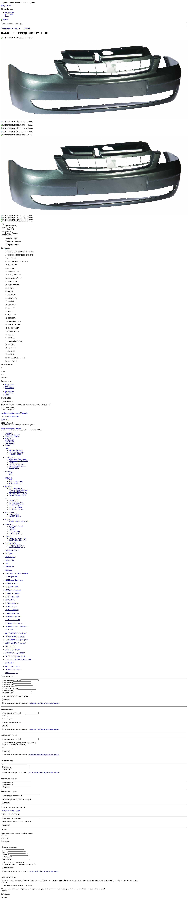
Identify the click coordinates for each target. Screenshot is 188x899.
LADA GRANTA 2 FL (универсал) (16, 640)
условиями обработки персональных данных (44, 703)
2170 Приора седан (11, 583)
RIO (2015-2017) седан (16, 509)
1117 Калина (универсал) (13, 669)
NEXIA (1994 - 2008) (15, 481)
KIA (6, 498)
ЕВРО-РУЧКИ (9, 443)
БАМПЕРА (26, 28)
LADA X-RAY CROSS (12, 666)
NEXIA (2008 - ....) (15, 483)
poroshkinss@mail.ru (7, 413)
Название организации (10, 688)
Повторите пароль (8, 684)
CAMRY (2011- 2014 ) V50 (17, 538)
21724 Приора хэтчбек (12, 596)
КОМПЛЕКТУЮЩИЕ (12, 436)
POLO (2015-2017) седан (17, 547)
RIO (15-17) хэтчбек (15, 507)
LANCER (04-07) (14, 514)
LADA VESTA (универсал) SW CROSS (18, 659)
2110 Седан (8, 553)
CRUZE (11, 462)
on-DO (11, 474)
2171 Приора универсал (13, 590)
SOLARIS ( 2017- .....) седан (18, 493)
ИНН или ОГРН (7, 690)
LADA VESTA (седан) (12, 649)
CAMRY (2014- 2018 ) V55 (17, 540)
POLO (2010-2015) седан (17, 545)
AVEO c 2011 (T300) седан (17, 459)
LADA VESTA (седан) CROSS (15, 653)
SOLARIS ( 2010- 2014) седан (18, 490)
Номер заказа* (7, 856)
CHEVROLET (9, 457)
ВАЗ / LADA (9, 386)
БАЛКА (7, 445)
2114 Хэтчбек (9, 567)
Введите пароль (7, 682)
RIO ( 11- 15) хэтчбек (16, 502)
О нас (7, 16)
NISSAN (7, 519)
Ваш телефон (6, 767)
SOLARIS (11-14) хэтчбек (17, 495)
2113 (6, 563)
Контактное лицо (8, 692)
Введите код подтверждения (11, 818)
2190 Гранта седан (11, 606)
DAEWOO (8, 478)
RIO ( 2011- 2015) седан (16, 504)
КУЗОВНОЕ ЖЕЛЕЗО (12, 435)
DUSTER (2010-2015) (16, 526)
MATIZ (11, 480)
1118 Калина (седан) (11, 673)
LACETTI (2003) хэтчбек (17, 466)
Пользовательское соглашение (11, 428)
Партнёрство (9, 14)
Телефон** (6, 854)
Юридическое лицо (8, 686)
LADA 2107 (9, 630)
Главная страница (7, 28)
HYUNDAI (8, 486)
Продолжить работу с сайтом (10, 810)
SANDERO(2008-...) (15, 533)
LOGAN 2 (12, 530)
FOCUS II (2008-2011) (16, 450)
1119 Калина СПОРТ (12, 550)
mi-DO (11, 473)
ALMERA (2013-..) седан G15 (18, 521)
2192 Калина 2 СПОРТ (12, 620)
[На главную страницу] (4, 19)
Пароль (4, 715)
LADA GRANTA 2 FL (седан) (14, 636)
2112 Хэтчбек (9, 560)
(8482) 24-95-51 (6, 6)
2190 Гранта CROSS (11, 603)
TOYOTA (8, 536)
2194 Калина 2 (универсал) (14, 623)
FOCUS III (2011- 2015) (16, 452)
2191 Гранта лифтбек (12, 613)
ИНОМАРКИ (9, 384)
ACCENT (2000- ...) (15, 488)
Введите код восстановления (12, 795)
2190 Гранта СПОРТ (11, 610)
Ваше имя (5, 765)
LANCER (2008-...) (15, 516)
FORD (7, 449)
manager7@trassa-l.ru (21, 413)
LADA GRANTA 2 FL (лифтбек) (15, 633)
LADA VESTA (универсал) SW (15, 656)
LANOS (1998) (14, 468)
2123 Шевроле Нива (11, 577)
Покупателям (9, 12)
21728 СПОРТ (9, 600)
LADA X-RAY (9, 663)
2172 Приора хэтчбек (12, 593)
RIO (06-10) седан (14, 506)
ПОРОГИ (8, 438)
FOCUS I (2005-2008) (16, 454)
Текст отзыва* (7, 859)
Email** (5, 852)
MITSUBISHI (9, 512)
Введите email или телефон (11, 680)
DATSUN (8, 471)
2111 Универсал (10, 557)
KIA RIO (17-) (13, 500)
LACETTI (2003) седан (16, 464)
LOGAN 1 (12, 528)
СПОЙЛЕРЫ (9, 440)
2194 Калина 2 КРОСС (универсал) (16, 626)
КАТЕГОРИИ (9, 388)
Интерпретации (13, 416)
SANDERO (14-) (14, 531)
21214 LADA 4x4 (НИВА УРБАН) (16, 573)
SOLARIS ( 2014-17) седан (17, 492)
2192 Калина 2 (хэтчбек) (13, 616)
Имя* (4, 850)
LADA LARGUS (10, 646)
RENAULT (8, 524)
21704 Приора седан (11, 586)
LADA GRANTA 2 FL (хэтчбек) (15, 643)
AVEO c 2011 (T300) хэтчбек (18, 461)
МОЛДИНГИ (9, 442)
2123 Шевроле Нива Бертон (14, 580)
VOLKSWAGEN (10, 543)
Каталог (17, 28)
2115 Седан (8, 570)
